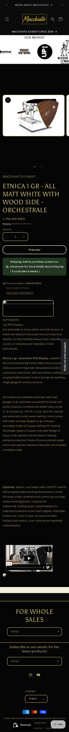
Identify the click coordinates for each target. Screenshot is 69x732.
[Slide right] (42, 167)
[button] (7, 19)
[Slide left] (27, 167)
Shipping (7, 224)
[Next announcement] (62, 5)
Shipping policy (39, 723)
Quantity (7, 229)
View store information (19, 293)
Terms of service (34, 728)
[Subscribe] (58, 631)
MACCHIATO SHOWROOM (24, 718)
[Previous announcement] (6, 5)
